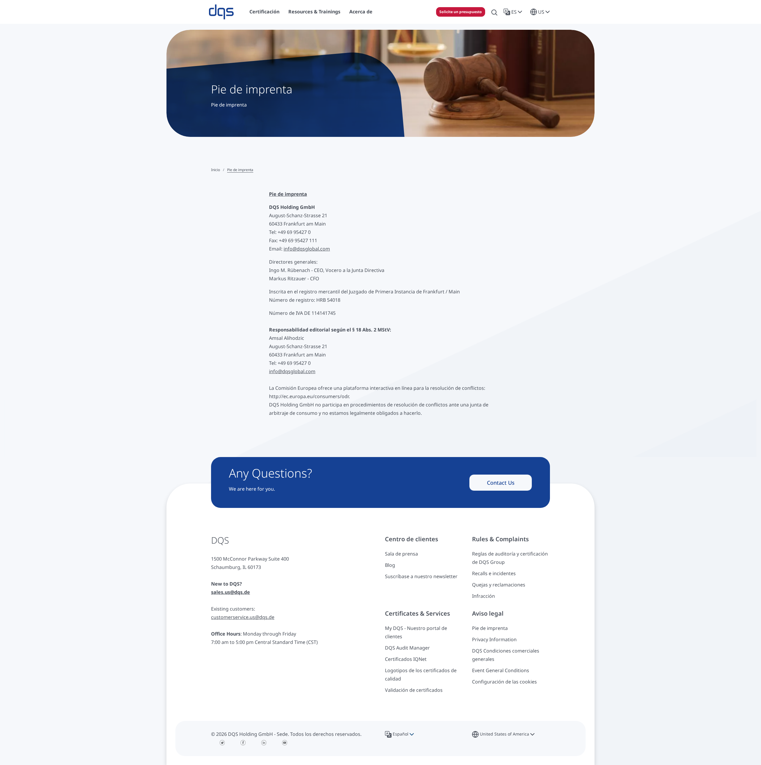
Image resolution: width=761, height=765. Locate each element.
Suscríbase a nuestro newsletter (421, 576)
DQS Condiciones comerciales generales (505, 654)
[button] (514, 12)
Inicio (215, 169)
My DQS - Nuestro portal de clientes (416, 632)
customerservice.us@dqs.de (242, 617)
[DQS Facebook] (243, 742)
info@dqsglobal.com (307, 248)
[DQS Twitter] (222, 742)
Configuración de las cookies (504, 681)
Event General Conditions (500, 670)
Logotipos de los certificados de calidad (421, 674)
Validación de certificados (414, 690)
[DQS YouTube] (284, 742)
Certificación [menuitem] (264, 11)
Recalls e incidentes (494, 573)
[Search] (494, 12)
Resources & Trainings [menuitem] (314, 11)
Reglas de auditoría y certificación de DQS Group (510, 557)
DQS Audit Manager (407, 647)
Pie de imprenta (490, 628)
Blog (390, 565)
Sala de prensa (401, 553)
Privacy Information (494, 639)
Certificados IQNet (406, 659)
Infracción (483, 596)
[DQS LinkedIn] (264, 742)
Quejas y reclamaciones (498, 584)
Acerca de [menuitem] (360, 11)
